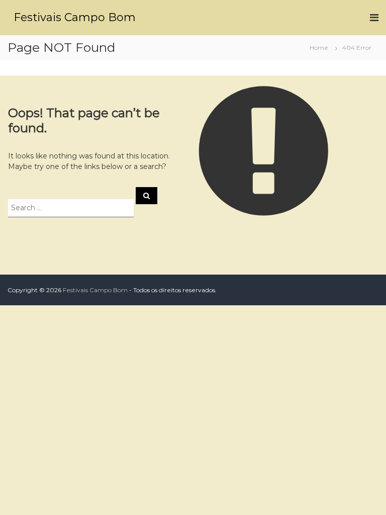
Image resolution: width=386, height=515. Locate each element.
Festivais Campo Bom (75, 17)
